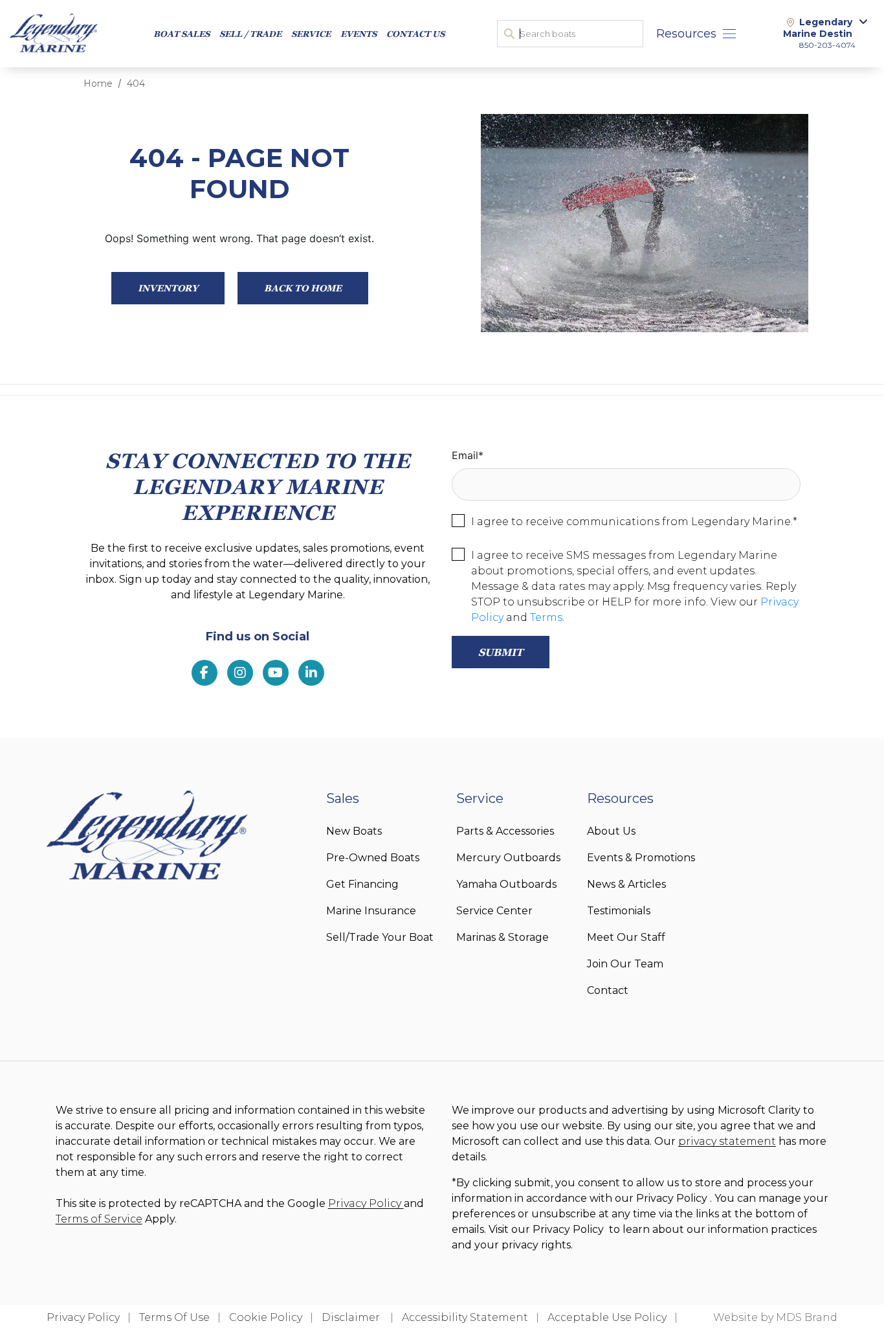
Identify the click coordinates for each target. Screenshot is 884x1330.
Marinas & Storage (502, 937)
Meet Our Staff (626, 937)
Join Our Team (625, 964)
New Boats (354, 831)
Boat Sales (181, 33)
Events (358, 33)
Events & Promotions (641, 857)
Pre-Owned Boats (372, 857)
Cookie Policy (265, 1317)
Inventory (168, 287)
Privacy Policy (366, 1203)
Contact (607, 990)
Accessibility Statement (465, 1317)
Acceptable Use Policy (607, 1317)
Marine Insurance (371, 911)
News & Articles (626, 884)
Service (311, 33)
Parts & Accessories (505, 831)
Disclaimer (352, 1317)
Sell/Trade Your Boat (380, 937)
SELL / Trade (250, 33)
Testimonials (618, 911)
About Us (611, 831)
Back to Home (303, 287)
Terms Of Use (174, 1317)
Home (98, 83)
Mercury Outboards (508, 857)
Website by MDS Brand (775, 1317)
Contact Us (415, 33)
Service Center (494, 911)
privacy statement (727, 1141)
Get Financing (362, 884)
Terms (546, 617)
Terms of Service (99, 1219)
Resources (686, 34)
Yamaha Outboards (506, 884)
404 (136, 83)
